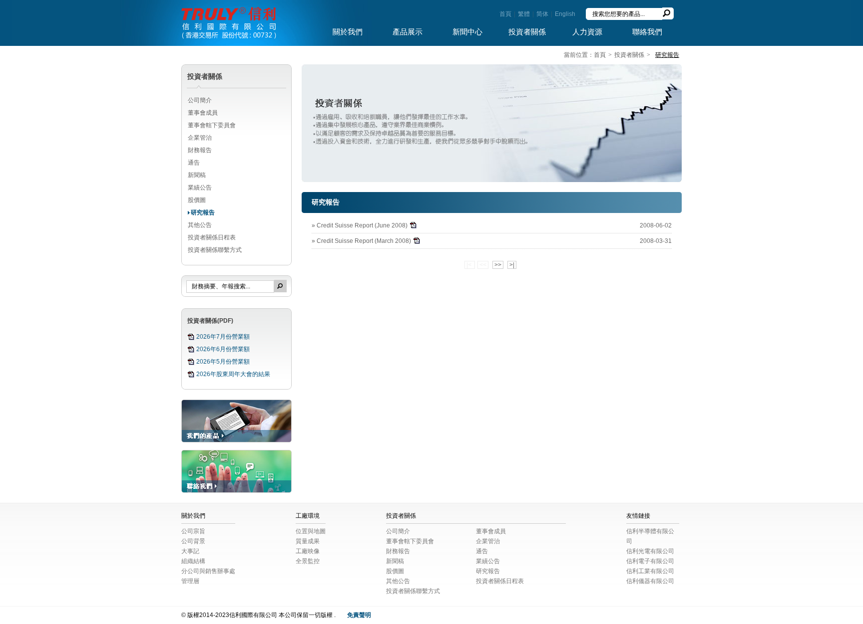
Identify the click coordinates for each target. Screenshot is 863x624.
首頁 (505, 13)
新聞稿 (197, 175)
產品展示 (408, 32)
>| (511, 264)
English (565, 13)
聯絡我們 (647, 32)
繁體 (524, 13)
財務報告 (200, 150)
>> (497, 264)
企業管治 (200, 137)
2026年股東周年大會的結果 (233, 374)
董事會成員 (203, 112)
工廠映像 (308, 551)
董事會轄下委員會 (212, 125)
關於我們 (348, 32)
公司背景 (193, 541)
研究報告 (203, 212)
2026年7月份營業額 (223, 336)
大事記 (190, 551)
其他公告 (200, 224)
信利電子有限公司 (650, 561)
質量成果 (308, 541)
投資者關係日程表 (212, 237)
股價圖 (197, 200)
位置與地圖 (311, 531)
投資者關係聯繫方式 (215, 249)
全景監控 (308, 561)
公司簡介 (200, 100)
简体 (542, 13)
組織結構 (193, 561)
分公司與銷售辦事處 (208, 571)
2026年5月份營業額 (223, 361)
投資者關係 (527, 32)
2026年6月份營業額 (223, 349)
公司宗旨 (193, 531)
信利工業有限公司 (650, 571)
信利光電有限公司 (650, 551)
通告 (194, 162)
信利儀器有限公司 (650, 581)
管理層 (190, 581)
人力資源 (587, 32)
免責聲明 (359, 615)
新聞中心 (467, 32)
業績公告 (200, 187)
